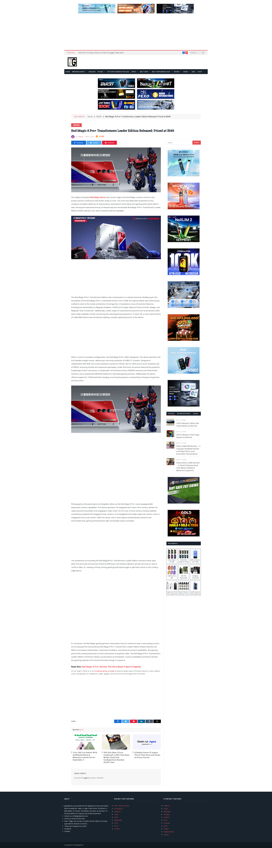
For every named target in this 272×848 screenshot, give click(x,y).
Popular (171, 414)
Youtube (67, 831)
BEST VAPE (144, 72)
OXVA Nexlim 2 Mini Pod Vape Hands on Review (187, 424)
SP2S (116, 823)
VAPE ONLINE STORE (121, 806)
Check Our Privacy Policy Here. (74, 819)
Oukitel (166, 829)
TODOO (117, 829)
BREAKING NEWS (78, 72)
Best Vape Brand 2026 (161, 72)
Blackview (167, 812)
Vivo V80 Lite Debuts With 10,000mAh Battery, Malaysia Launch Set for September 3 (85, 756)
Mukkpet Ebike (169, 832)
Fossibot (167, 814)
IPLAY (116, 826)
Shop (200, 72)
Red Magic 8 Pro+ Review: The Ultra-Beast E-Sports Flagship (111, 666)
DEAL (194, 72)
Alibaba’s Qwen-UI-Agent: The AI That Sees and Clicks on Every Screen (147, 755)
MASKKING (118, 820)
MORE (185, 72)
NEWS (76, 125)
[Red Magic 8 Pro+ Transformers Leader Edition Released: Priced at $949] (116, 169)
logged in (86, 778)
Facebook (67, 829)
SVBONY (167, 806)
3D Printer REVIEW (183, 414)
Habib (80, 137)
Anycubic (167, 823)
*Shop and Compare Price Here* (75, 826)
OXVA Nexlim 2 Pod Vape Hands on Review (187, 435)
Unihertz (166, 817)
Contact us (68, 816)
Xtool (165, 826)
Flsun (165, 820)
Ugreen (166, 835)
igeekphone (79, 845)
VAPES (133, 72)
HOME (67, 72)
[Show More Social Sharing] (119, 143)
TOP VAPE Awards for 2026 (118, 72)
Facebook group (101, 671)
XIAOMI (195, 414)
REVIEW (176, 72)
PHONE (100, 72)
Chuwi (166, 809)
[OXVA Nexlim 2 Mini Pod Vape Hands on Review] (170, 422)
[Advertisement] (136, 32)
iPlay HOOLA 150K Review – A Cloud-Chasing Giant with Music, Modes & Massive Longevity (188, 467)
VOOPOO (117, 812)
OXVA (116, 814)
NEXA (116, 817)
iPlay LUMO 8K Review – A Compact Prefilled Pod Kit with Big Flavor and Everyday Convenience (188, 450)
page (112, 671)
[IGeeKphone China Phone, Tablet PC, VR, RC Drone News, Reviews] (72, 62)
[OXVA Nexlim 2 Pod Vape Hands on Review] (170, 433)
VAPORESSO (118, 809)
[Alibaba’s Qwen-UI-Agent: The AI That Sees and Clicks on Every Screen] (147, 742)
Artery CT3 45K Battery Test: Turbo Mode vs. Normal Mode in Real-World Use (102, 53)
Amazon (92, 72)
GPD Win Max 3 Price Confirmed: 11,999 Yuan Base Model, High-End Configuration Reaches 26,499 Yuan (116, 757)
